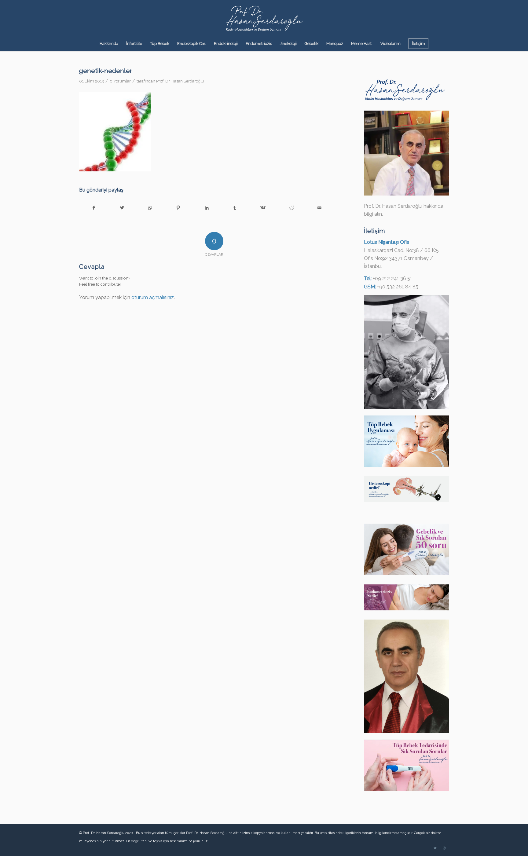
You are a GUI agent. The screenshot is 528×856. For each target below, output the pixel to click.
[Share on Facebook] (93, 207)
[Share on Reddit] (291, 207)
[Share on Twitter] (122, 207)
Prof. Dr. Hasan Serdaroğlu (180, 81)
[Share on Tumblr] (235, 207)
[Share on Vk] (263, 207)
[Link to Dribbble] (444, 848)
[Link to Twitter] (435, 848)
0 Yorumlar (120, 81)
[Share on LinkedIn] (206, 207)
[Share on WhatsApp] (150, 207)
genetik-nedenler (105, 71)
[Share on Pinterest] (178, 207)
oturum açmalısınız (152, 297)
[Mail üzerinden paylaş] (319, 207)
